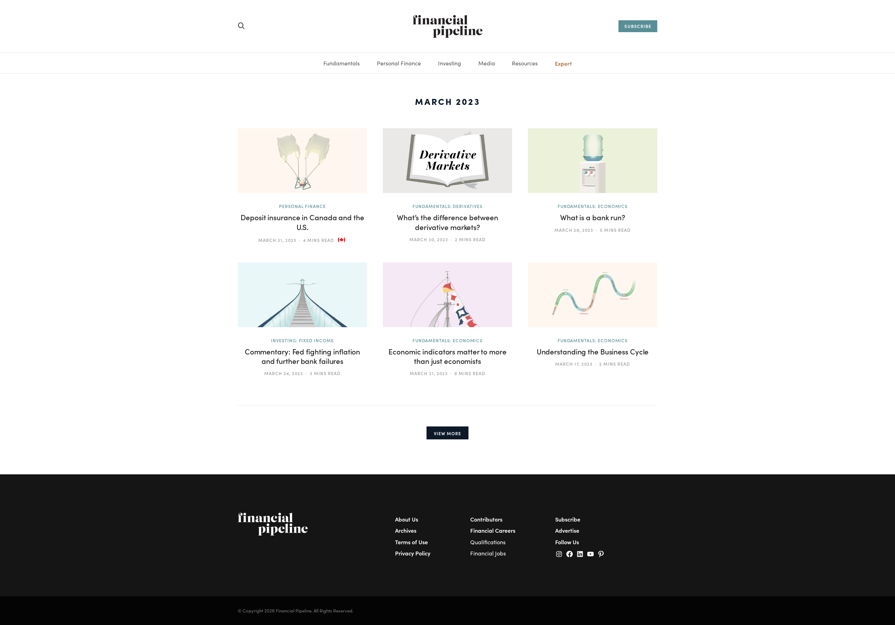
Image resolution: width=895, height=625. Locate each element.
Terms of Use (411, 542)
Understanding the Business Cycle (593, 351)
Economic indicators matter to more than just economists (447, 356)
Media (486, 63)
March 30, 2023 (428, 239)
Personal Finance (399, 63)
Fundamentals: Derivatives (447, 206)
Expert (563, 63)
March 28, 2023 (573, 230)
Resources (525, 63)
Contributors (486, 519)
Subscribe (567, 519)
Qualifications (488, 542)
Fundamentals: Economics (593, 206)
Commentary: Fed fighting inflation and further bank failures (302, 356)
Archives (405, 530)
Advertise (567, 530)
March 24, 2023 (283, 373)
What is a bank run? (592, 217)
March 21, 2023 (429, 373)
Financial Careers (492, 530)
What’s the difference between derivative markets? (447, 222)
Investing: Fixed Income (302, 340)
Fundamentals (341, 63)
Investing (449, 63)
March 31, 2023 (277, 240)
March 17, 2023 (573, 364)
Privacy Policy (412, 553)
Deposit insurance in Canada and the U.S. (302, 222)
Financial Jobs (488, 553)
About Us (406, 519)
